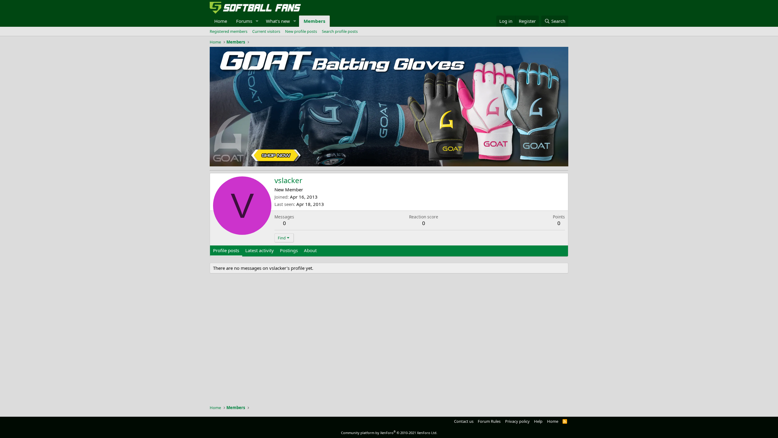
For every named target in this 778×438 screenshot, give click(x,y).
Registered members (228, 31)
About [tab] (310, 250)
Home (220, 21)
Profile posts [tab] (226, 250)
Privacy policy (517, 421)
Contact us (463, 421)
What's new (278, 21)
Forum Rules (489, 421)
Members (314, 21)
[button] (257, 21)
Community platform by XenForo (389, 432)
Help (538, 421)
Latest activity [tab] (259, 250)
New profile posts (301, 31)
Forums (244, 21)
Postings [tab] (289, 250)
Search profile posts (340, 31)
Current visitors (266, 31)
